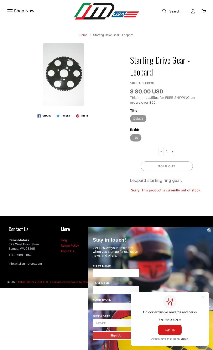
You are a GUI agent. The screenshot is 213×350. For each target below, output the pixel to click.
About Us (67, 251)
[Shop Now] (10, 11)
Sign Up (115, 335)
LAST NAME (101, 283)
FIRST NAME (102, 266)
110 (135, 137)
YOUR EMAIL (102, 299)
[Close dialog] (209, 230)
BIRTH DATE (101, 316)
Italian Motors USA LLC (33, 282)
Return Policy (70, 245)
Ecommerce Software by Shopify (71, 282)
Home (83, 35)
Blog (64, 240)
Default (138, 118)
